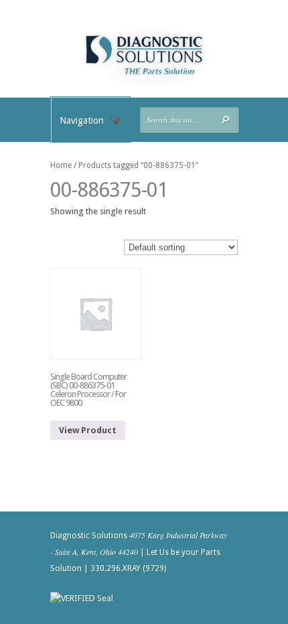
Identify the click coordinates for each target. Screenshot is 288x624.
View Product (88, 430)
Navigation (82, 120)
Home (61, 165)
